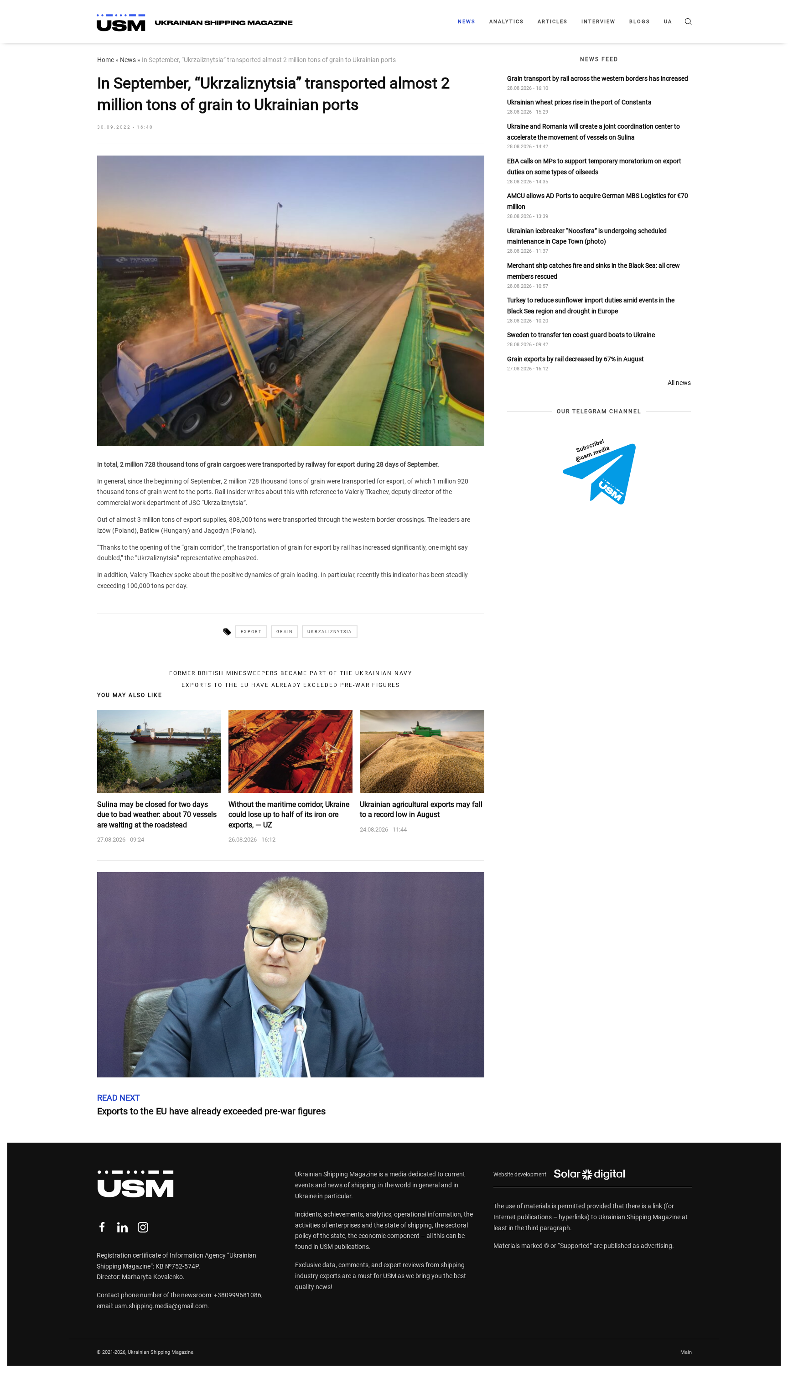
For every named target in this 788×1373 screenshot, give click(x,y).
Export (251, 631)
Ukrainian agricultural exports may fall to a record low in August (421, 809)
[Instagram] (143, 1227)
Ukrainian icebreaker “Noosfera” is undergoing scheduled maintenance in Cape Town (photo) (587, 236)
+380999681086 (237, 1295)
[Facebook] (102, 1227)
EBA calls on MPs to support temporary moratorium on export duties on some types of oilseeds (594, 166)
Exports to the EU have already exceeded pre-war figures (290, 685)
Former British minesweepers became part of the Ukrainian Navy (290, 673)
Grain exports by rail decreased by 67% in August (575, 359)
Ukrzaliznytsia (329, 631)
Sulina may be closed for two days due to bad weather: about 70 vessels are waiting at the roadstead (157, 814)
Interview (598, 22)
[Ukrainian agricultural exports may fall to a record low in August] (422, 751)
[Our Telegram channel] (599, 471)
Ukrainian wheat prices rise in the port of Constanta (579, 102)
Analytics (506, 22)
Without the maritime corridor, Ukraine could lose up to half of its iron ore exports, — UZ (288, 814)
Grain (284, 631)
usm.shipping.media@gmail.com (160, 1306)
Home (105, 59)
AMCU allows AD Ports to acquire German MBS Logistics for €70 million (597, 201)
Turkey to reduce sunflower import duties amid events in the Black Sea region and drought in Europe (590, 305)
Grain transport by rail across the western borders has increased (597, 78)
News (467, 22)
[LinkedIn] (122, 1227)
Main (686, 1352)
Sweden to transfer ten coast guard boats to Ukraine (581, 334)
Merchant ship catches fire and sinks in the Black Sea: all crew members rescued (593, 270)
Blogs (639, 22)
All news (679, 382)
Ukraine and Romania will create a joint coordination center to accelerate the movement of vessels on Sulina (593, 131)
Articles (553, 22)
